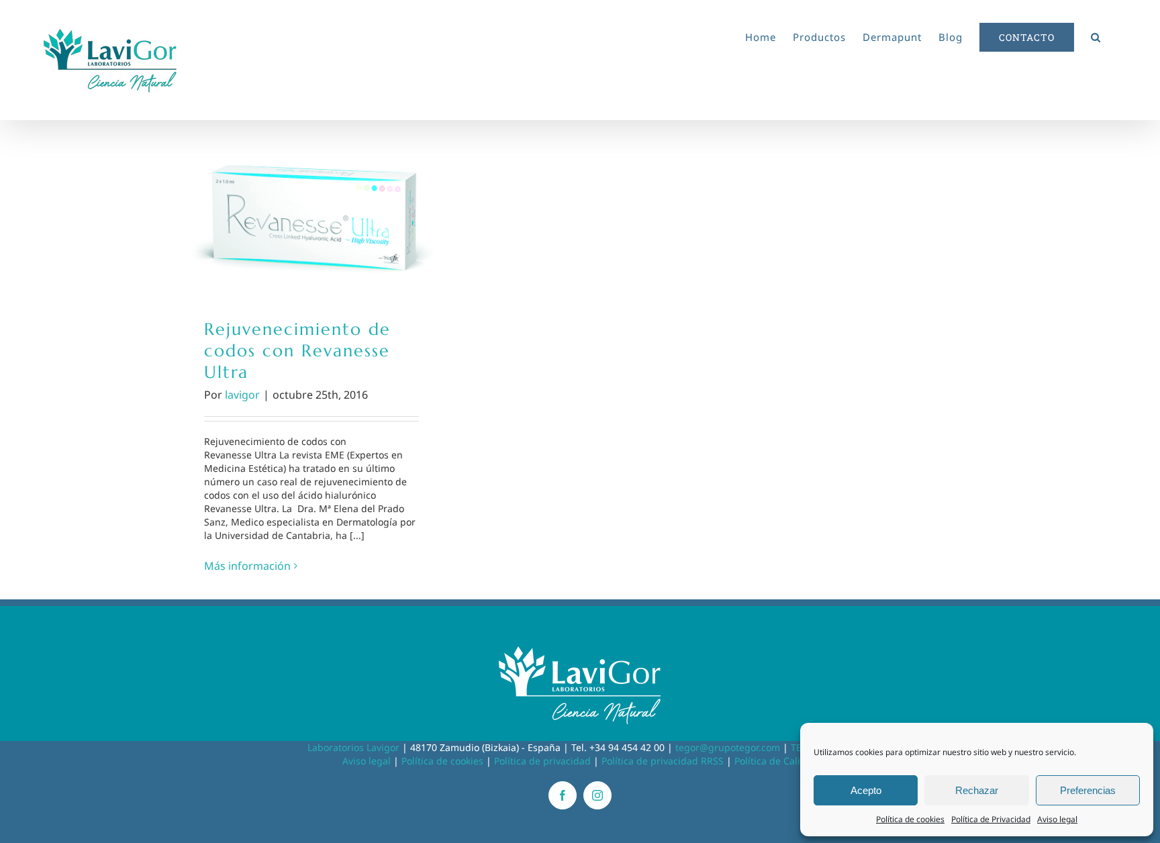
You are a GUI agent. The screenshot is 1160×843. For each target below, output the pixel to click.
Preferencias (1088, 790)
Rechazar (976, 790)
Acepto (866, 790)
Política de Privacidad (990, 819)
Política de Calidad (776, 760)
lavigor (242, 394)
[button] (1096, 35)
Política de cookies (910, 819)
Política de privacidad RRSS (662, 760)
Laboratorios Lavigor (353, 747)
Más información (247, 566)
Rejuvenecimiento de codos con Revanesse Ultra (312, 210)
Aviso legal (1057, 819)
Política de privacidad (542, 760)
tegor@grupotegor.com (727, 747)
